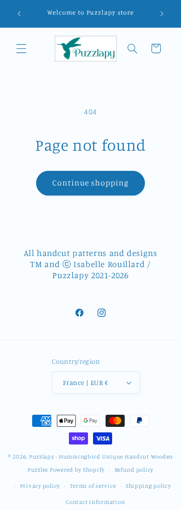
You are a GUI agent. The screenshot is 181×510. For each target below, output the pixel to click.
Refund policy (134, 469)
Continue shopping (90, 182)
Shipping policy (148, 485)
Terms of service (93, 485)
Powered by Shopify (77, 469)
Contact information (95, 501)
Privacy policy (40, 485)
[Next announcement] (162, 14)
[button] (21, 48)
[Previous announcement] (19, 14)
